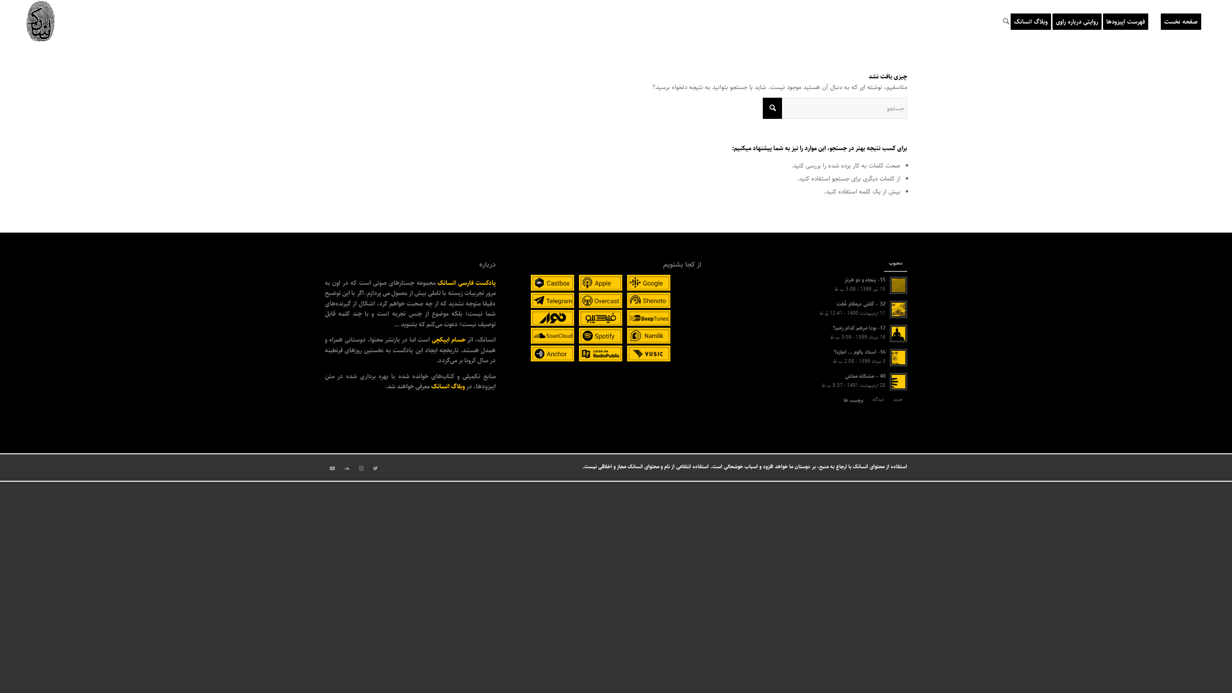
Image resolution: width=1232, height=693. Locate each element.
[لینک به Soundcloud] (346, 469)
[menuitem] (1181, 21)
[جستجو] (1006, 21)
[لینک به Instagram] (361, 469)
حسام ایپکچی (448, 340)
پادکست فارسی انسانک (466, 283)
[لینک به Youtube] (332, 469)
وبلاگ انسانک (448, 386)
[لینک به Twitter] (375, 469)
